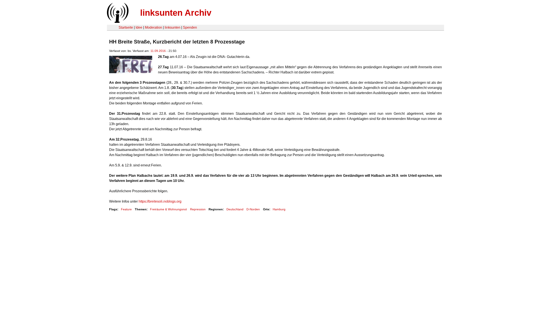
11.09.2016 (158, 51)
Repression (198, 209)
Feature (126, 209)
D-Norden (253, 209)
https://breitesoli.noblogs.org (160, 201)
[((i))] (117, 21)
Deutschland (234, 209)
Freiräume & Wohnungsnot (168, 209)
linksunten (172, 27)
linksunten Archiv (175, 12)
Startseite (126, 27)
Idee (139, 27)
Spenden (190, 27)
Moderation (153, 27)
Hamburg (279, 209)
